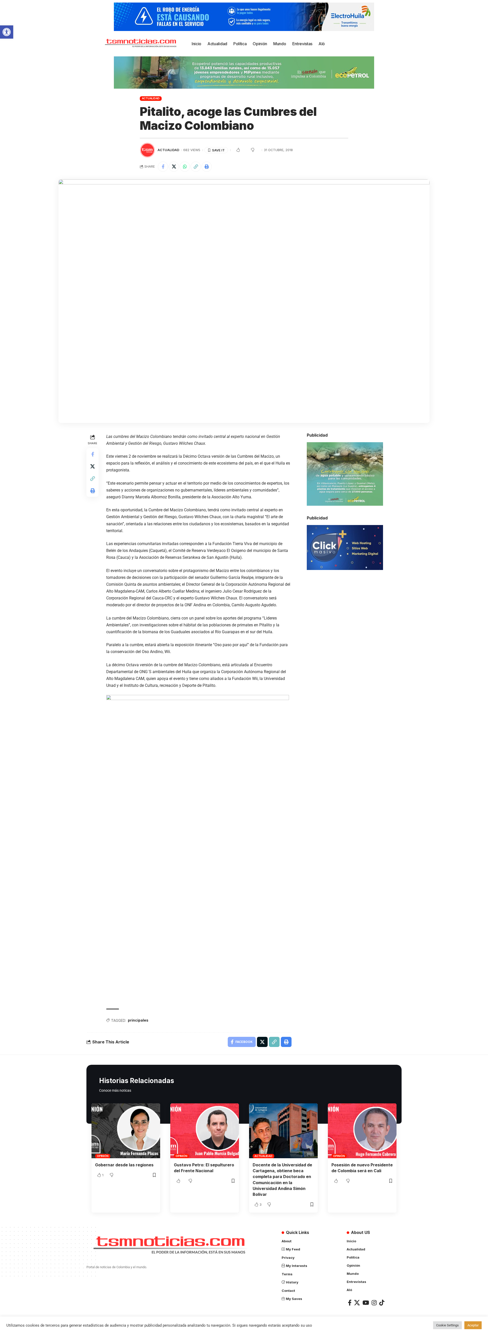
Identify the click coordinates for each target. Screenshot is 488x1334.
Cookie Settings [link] (447, 1325)
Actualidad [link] (151, 98)
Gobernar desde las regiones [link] (124, 1164)
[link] (6, 32)
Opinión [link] (102, 1156)
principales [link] (138, 1020)
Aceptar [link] (473, 1325)
